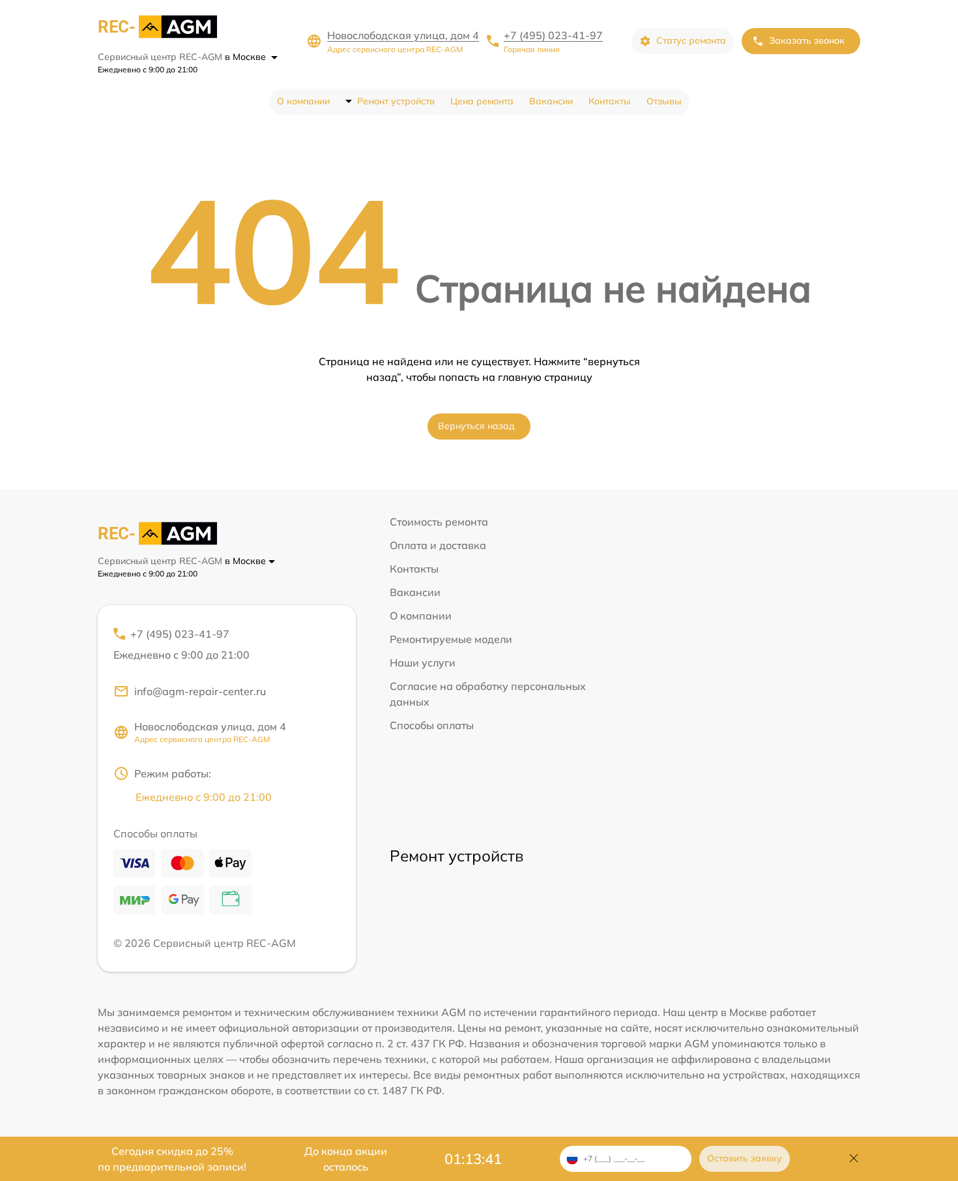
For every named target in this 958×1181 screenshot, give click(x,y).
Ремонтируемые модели (451, 639)
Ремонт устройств (396, 101)
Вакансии (551, 101)
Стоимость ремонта (439, 521)
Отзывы (664, 101)
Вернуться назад (476, 426)
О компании (303, 101)
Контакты (609, 101)
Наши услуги (423, 662)
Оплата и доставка (438, 545)
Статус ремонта (691, 40)
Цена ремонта (482, 101)
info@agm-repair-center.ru (200, 691)
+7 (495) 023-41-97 (553, 35)
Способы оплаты (432, 725)
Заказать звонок (807, 40)
